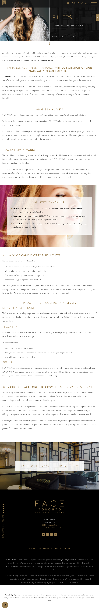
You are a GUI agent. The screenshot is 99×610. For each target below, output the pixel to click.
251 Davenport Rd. (49, 526)
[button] (5, 605)
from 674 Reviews (3, 526)
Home (54, 37)
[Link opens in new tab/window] (43, 534)
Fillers (63, 37)
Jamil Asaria (12, 559)
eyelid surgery (65, 559)
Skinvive (73, 37)
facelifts (57, 559)
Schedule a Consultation (44, 466)
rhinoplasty (77, 559)
